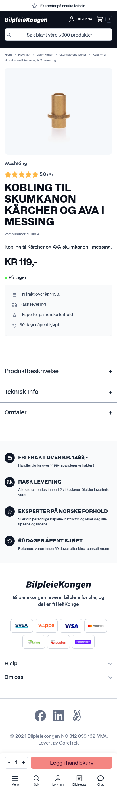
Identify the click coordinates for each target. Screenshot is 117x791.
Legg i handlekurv (71, 762)
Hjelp (11, 663)
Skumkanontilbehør (72, 55)
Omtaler (15, 413)
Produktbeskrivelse (31, 371)
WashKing (16, 163)
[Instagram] (58, 715)
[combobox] (58, 34)
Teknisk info (22, 392)
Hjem (8, 55)
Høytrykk (24, 55)
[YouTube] (76, 715)
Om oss (14, 677)
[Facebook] (40, 715)
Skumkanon (45, 55)
